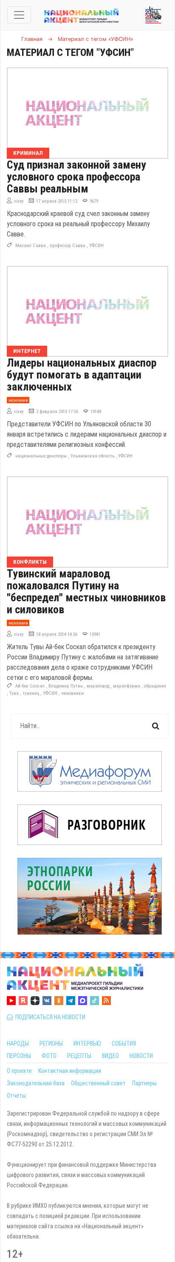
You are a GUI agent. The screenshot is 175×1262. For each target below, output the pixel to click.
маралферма (126, 686)
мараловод (98, 686)
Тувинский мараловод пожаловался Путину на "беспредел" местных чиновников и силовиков (86, 591)
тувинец (31, 693)
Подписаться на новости (49, 1017)
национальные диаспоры (41, 456)
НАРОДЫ (18, 1043)
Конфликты (30, 562)
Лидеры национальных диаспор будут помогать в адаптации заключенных (81, 375)
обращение (155, 686)
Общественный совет (98, 1083)
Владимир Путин (65, 686)
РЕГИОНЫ (51, 1043)
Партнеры (144, 1083)
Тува (14, 693)
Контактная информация (69, 1070)
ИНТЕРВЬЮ (87, 1043)
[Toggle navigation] (19, 14)
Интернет (27, 351)
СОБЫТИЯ (124, 1043)
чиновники (72, 693)
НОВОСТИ (141, 1055)
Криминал (28, 153)
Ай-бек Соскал (30, 686)
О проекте (19, 1070)
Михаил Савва (30, 245)
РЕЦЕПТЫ (79, 1055)
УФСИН (96, 245)
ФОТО (49, 1055)
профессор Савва (67, 245)
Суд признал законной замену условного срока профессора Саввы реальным (76, 177)
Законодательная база (36, 1083)
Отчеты (16, 1095)
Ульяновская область (92, 456)
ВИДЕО (110, 1055)
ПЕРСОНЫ (19, 1055)
